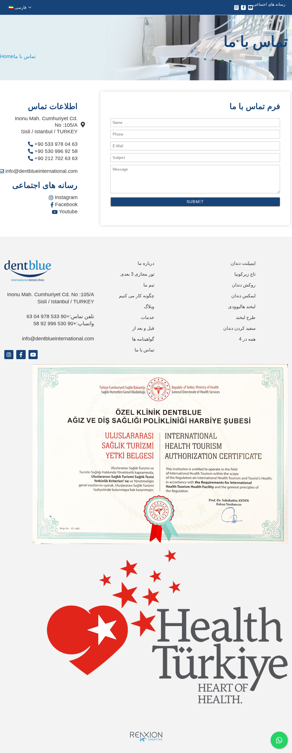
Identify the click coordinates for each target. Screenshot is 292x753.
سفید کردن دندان (239, 328)
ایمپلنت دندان (243, 263)
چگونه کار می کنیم (136, 295)
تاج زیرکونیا (245, 274)
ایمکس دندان (243, 295)
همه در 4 (247, 339)
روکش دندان (244, 285)
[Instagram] (236, 7)
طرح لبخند (246, 317)
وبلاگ (149, 306)
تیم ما (148, 285)
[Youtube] (250, 7)
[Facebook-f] (243, 7)
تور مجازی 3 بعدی (137, 274)
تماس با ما (144, 349)
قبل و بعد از (143, 328)
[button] (20, 7)
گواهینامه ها (143, 339)
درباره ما (146, 263)
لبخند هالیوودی (242, 306)
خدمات (147, 317)
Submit (195, 201)
